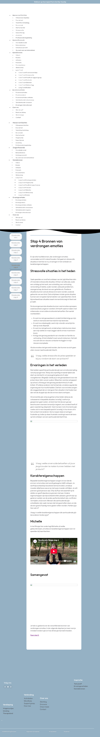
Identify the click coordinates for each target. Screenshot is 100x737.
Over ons (15, 107)
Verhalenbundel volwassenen (25, 100)
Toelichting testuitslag (22, 23)
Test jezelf (78, 684)
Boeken (18, 58)
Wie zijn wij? (19, 110)
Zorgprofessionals (18, 40)
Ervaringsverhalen (18, 90)
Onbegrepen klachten (22, 18)
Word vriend (19, 115)
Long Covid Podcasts (25, 80)
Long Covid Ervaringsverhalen (28, 72)
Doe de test (19, 20)
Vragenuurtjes (8, 708)
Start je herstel (20, 28)
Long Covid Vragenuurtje (26, 75)
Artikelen (18, 60)
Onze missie (44, 707)
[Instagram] (11, 687)
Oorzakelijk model (21, 43)
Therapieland (8, 713)
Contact (18, 117)
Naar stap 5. (34, 635)
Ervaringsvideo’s (21, 95)
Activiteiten (28, 698)
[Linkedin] (8, 687)
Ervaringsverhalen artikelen (24, 97)
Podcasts (18, 63)
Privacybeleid (52, 731)
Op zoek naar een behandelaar (25, 50)
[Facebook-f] (5, 687)
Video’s (18, 55)
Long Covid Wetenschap (26, 85)
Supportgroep (20, 33)
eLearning (19, 35)
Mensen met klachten (19, 15)
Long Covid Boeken (24, 195)
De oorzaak (19, 25)
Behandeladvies (21, 45)
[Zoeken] (85, 118)
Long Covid (19, 70)
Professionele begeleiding (23, 145)
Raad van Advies (21, 112)
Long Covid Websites (25, 82)
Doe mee (27, 706)
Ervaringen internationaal (24, 105)
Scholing (6, 711)
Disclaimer (67, 731)
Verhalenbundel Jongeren (24, 102)
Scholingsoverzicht (22, 48)
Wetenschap (20, 68)
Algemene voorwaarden (32, 731)
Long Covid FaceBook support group (30, 77)
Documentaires (20, 65)
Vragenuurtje (20, 30)
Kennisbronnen (17, 53)
